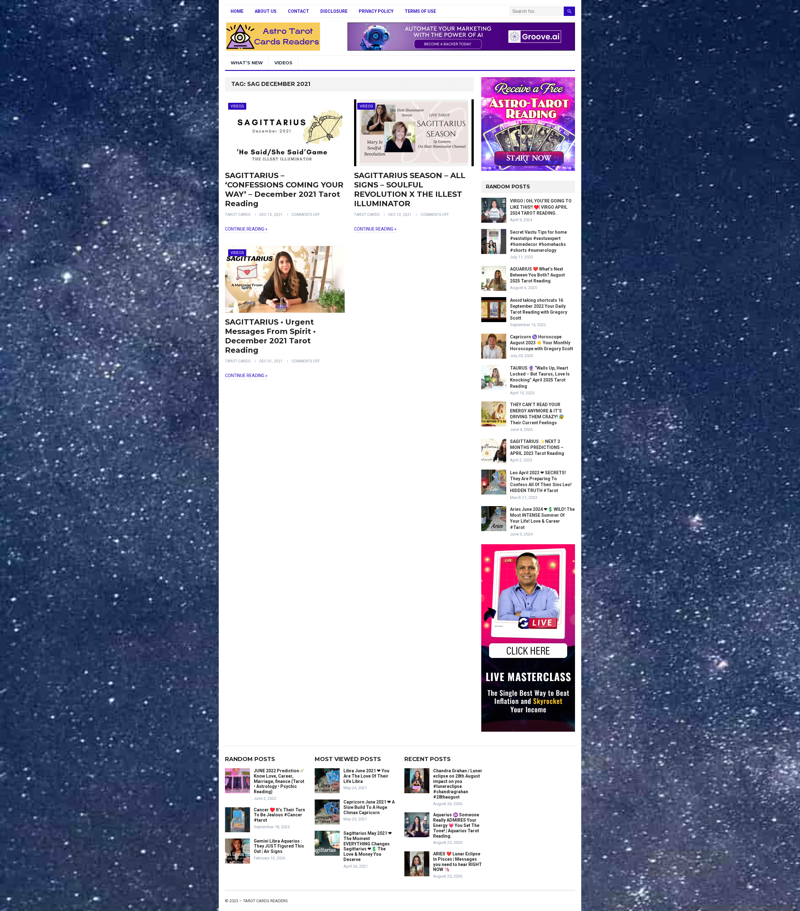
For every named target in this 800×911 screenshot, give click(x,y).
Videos (283, 63)
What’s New (247, 63)
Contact (298, 11)
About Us (266, 11)
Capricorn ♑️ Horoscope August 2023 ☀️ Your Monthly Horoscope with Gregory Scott (541, 342)
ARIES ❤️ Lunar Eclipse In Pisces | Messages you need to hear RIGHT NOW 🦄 (457, 861)
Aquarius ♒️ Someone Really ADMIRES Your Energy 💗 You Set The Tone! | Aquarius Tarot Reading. (456, 825)
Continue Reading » (246, 229)
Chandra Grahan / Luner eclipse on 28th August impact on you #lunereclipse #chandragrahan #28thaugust (457, 783)
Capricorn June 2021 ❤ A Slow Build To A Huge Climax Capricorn (369, 807)
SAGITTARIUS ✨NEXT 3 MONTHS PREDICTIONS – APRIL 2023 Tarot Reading (537, 447)
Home (237, 11)
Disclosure (334, 11)
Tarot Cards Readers (265, 901)
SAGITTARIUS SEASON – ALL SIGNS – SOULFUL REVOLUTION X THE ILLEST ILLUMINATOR (409, 189)
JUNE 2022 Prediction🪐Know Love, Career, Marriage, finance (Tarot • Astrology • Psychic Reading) (279, 781)
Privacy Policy (376, 11)
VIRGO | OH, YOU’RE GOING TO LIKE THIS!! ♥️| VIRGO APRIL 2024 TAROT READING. (541, 206)
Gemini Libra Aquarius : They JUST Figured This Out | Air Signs (279, 846)
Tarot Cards (237, 214)
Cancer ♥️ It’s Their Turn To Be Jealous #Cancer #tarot (279, 815)
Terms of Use (420, 11)
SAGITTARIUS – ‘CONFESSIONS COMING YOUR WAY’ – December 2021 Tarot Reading (284, 189)
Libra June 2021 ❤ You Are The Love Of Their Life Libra (366, 776)
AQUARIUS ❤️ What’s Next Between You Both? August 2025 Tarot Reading (537, 274)
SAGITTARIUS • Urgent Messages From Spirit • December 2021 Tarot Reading (270, 336)
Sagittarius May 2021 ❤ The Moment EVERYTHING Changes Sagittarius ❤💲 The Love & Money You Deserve (367, 846)
